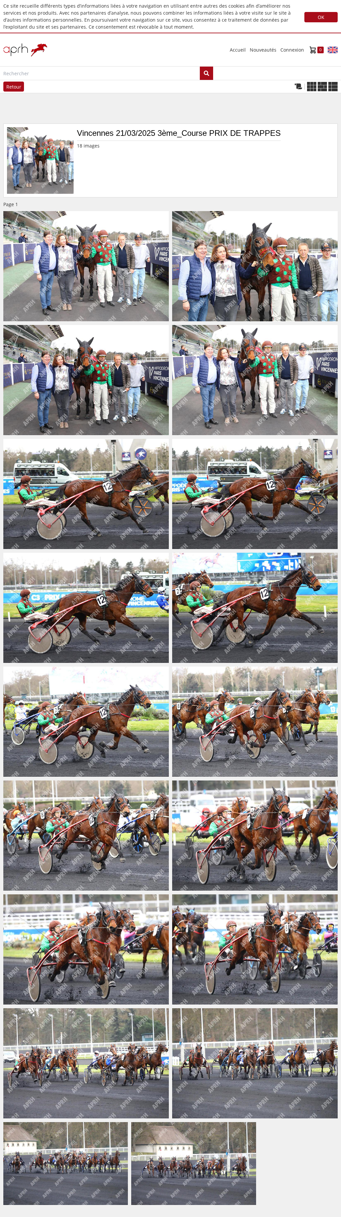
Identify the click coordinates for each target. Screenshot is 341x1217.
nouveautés (263, 50)
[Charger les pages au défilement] (298, 86)
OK (321, 17)
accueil (238, 50)
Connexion (292, 50)
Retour (13, 87)
